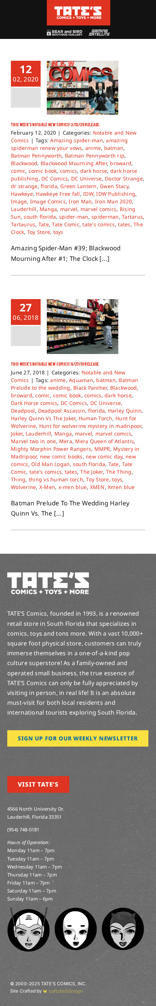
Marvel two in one (33, 441)
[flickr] (44, 757)
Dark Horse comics (34, 402)
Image (19, 201)
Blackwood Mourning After (74, 163)
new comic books (61, 456)
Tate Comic (65, 224)
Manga (48, 209)
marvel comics (98, 209)
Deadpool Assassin (61, 410)
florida (49, 186)
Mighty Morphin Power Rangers (51, 448)
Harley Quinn (124, 410)
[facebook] (21, 757)
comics (68, 170)
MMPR (102, 448)
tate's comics (98, 224)
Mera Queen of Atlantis (104, 441)
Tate (43, 224)
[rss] (56, 757)
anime (93, 147)
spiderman (105, 216)
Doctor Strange (124, 178)
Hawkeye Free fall (58, 193)
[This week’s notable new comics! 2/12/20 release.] (82, 88)
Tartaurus (23, 224)
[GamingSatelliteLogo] (98, 32)
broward (120, 163)
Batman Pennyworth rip (94, 155)
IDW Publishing (115, 193)
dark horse (93, 170)
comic (18, 170)
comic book (43, 170)
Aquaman (81, 380)
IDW (88, 193)
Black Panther (90, 387)
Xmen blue (121, 487)
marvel (69, 209)
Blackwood (24, 163)
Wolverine (23, 487)
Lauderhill (24, 209)
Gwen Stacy (114, 186)
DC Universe (86, 178)
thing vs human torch (56, 479)
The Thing (118, 471)
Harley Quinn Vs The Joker (43, 418)
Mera (65, 441)
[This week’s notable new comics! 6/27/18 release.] (82, 326)
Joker (16, 433)
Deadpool (23, 410)
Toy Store (38, 231)
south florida (40, 216)
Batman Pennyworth (36, 155)
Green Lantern (78, 186)
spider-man (74, 216)
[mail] (68, 757)
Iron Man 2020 (113, 201)
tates (124, 224)
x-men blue (72, 487)
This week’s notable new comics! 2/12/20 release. (55, 124)
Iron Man (80, 201)
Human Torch (95, 418)
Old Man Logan (50, 464)
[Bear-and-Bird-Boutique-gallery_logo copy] (64, 32)
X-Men (47, 487)
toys (58, 231)
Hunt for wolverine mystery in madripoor (90, 425)
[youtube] (33, 757)
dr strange (24, 186)
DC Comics (54, 178)
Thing (18, 479)
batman (114, 147)
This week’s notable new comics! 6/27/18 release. (55, 363)
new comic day (104, 456)
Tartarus (132, 216)
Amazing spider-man (76, 140)
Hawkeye (22, 193)
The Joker (91, 471)
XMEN (97, 487)
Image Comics (48, 201)
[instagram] (9, 757)
